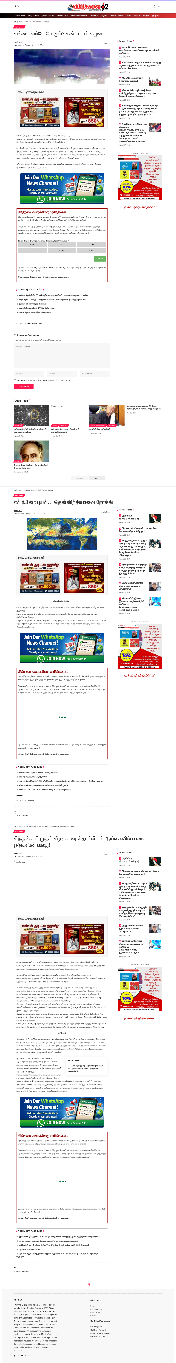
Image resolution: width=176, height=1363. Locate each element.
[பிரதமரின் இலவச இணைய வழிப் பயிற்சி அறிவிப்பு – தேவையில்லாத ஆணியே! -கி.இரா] (155, 601)
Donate (100, 258)
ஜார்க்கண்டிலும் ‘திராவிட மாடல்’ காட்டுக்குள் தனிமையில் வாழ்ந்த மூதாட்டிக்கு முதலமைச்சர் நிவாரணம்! (59, 1237)
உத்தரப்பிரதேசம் (32, 323)
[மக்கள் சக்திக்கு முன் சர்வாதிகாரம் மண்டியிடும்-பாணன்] (69, 415)
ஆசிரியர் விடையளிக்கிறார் (98, 425)
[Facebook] (15, 6)
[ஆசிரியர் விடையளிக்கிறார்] (107, 415)
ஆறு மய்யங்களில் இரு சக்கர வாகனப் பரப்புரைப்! (131, 586)
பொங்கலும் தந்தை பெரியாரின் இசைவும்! (87, 1066)
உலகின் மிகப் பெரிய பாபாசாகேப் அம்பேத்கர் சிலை (38, 773)
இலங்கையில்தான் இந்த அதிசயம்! (33, 304)
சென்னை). (31, 801)
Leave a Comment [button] (22, 815)
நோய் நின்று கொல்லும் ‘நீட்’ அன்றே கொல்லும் (37, 308)
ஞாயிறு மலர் (19, 27)
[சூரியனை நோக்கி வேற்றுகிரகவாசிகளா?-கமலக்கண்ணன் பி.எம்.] (31, 415)
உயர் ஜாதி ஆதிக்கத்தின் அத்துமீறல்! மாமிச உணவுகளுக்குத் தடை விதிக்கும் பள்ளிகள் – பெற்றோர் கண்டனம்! (62, 781)
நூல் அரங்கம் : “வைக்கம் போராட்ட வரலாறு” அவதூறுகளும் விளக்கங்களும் (48, 1241)
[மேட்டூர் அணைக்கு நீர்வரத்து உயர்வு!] (155, 81)
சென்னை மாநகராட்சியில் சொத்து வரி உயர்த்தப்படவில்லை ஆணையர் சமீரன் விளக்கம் (140, 66)
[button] (155, 7)
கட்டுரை (55, 425)
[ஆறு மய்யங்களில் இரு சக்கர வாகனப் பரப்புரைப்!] (155, 586)
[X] (18, 6)
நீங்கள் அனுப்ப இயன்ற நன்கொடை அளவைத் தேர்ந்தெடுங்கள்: (43, 241)
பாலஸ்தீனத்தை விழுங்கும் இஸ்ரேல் (33, 777)
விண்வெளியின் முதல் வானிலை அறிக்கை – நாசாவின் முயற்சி (43, 785)
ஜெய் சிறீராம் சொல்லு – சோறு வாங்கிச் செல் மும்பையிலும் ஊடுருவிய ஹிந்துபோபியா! (52, 300)
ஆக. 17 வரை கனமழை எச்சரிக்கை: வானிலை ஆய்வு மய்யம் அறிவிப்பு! (139, 50)
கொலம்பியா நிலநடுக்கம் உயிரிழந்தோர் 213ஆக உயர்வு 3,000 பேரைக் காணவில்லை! (137, 93)
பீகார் (40, 323)
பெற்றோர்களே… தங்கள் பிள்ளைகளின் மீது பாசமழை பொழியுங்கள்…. (46, 789)
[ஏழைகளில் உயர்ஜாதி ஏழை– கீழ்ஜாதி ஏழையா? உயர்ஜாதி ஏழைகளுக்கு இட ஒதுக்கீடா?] (155, 567)
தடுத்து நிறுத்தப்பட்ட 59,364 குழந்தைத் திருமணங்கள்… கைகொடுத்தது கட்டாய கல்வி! (53, 295)
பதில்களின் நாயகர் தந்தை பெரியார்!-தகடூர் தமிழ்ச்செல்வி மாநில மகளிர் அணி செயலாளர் (54, 1245)
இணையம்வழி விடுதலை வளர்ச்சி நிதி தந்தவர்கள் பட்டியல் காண (43, 277)
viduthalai (18, 42)
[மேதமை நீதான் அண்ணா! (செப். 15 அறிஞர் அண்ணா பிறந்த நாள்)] (31, 451)
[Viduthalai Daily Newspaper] (88, 6)
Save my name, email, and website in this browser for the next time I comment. (44, 380)
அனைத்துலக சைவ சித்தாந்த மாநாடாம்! (35, 312)
